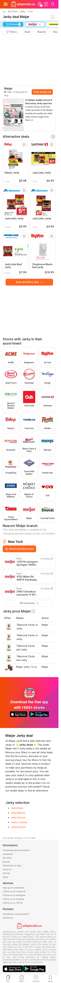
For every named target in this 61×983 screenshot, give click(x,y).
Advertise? (8, 854)
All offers (12, 11)
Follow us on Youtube (13, 899)
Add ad (6, 873)
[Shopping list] (46, 4)
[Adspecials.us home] (23, 4)
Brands (6, 862)
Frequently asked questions (16, 850)
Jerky (22, 11)
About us (7, 869)
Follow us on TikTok (13, 903)
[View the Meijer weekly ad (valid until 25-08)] (13, 114)
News (5, 877)
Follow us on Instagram (14, 895)
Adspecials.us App (12, 865)
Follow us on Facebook (14, 891)
